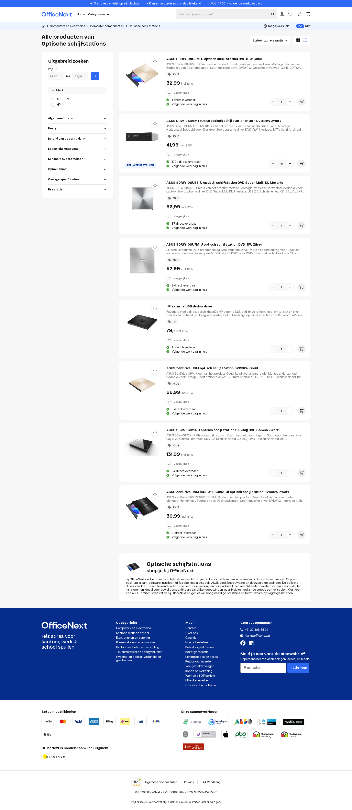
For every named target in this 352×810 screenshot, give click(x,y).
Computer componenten (107, 26)
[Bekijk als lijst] (306, 40)
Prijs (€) (53, 69)
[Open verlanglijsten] (290, 14)
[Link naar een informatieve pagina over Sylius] (185, 733)
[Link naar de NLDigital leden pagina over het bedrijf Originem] (192, 721)
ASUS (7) (63, 99)
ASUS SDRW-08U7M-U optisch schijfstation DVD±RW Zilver (214, 244)
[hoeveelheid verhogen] (290, 101)
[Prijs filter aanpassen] (95, 76)
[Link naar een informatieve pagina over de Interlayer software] (218, 721)
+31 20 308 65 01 (256, 629)
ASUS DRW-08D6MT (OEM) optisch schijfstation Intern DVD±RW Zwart (223, 121)
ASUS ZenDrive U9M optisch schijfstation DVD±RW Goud (212, 368)
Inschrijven (298, 668)
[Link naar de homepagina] (43, 26)
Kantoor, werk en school (132, 633)
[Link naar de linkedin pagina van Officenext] (252, 643)
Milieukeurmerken (197, 680)
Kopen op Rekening (198, 671)
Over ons (191, 633)
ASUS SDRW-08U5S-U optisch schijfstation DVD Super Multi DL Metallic (224, 183)
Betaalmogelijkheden (199, 647)
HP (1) (61, 104)
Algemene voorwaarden (161, 782)
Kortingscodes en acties (201, 656)
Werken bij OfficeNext (200, 675)
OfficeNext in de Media (201, 685)
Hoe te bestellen (196, 642)
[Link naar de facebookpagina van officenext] (243, 643)
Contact (190, 628)
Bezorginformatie (197, 652)
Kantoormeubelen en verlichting (137, 647)
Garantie (191, 637)
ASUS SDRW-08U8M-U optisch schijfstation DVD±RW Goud (214, 59)
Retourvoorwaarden (198, 661)
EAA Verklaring (211, 782)
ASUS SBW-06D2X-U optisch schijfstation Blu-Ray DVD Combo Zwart (222, 430)
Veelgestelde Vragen (199, 666)
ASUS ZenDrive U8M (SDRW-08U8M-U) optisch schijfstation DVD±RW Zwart (227, 492)
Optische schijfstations (144, 26)
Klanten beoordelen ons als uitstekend (175, 3)
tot (68, 76)
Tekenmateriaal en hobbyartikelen (139, 652)
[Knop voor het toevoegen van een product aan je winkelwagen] (301, 102)
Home (81, 14)
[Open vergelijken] (300, 14)
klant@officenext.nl (258, 635)
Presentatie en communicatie (135, 642)
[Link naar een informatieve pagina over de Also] (243, 721)
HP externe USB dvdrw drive (189, 306)
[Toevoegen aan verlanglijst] (155, 62)
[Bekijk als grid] (297, 40)
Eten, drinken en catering (133, 637)
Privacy (189, 782)
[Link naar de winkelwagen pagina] (308, 14)
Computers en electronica (67, 26)
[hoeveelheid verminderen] (273, 101)
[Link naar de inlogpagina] (282, 14)
